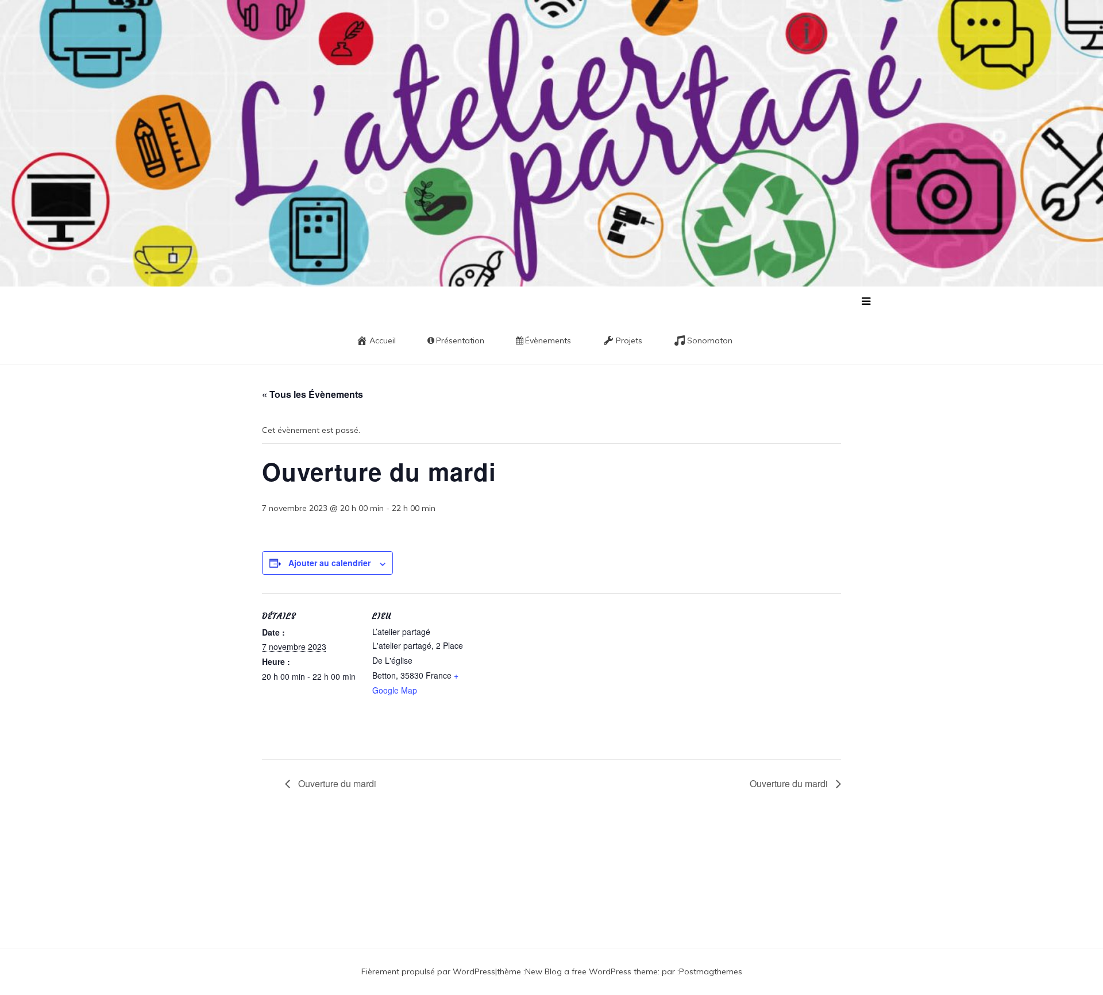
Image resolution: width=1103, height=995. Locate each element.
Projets (629, 340)
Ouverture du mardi (336, 783)
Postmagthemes (710, 971)
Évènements (548, 340)
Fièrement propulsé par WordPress (428, 971)
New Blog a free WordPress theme (591, 971)
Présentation (460, 340)
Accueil (382, 340)
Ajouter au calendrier (329, 562)
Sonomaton (709, 340)
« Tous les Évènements (312, 394)
